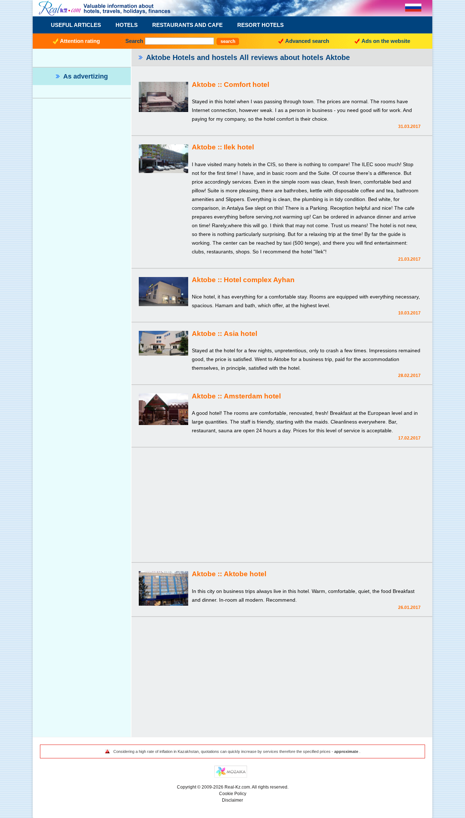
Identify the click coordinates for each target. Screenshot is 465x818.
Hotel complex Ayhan (259, 280)
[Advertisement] (282, 506)
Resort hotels (260, 25)
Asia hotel (240, 333)
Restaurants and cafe (187, 25)
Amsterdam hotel (252, 396)
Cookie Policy (232, 793)
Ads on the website (385, 41)
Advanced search (307, 41)
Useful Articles (76, 25)
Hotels (127, 25)
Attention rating (80, 41)
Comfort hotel (246, 84)
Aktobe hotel (245, 574)
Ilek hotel (239, 147)
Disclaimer (232, 800)
